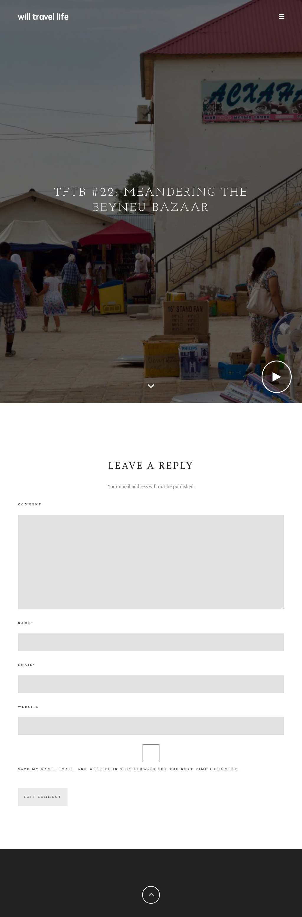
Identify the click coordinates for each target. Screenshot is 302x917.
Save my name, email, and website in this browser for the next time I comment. (129, 769)
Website (28, 707)
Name (26, 623)
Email (26, 665)
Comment (30, 504)
